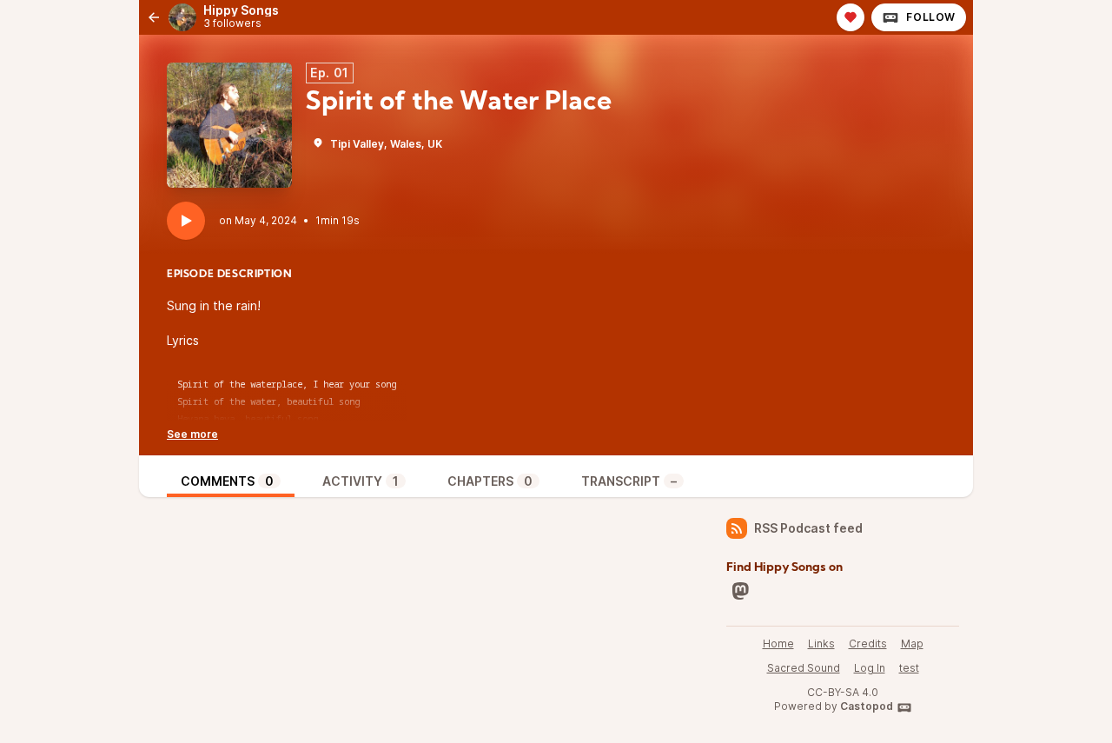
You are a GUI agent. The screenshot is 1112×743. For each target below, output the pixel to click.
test (909, 667)
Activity (360, 481)
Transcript (629, 481)
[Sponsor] (850, 17)
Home (778, 643)
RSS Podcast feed (808, 528)
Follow (931, 16)
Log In (869, 667)
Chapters (490, 481)
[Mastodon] (740, 591)
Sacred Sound (803, 667)
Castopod (866, 706)
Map (912, 643)
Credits (868, 643)
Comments (227, 481)
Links (821, 643)
